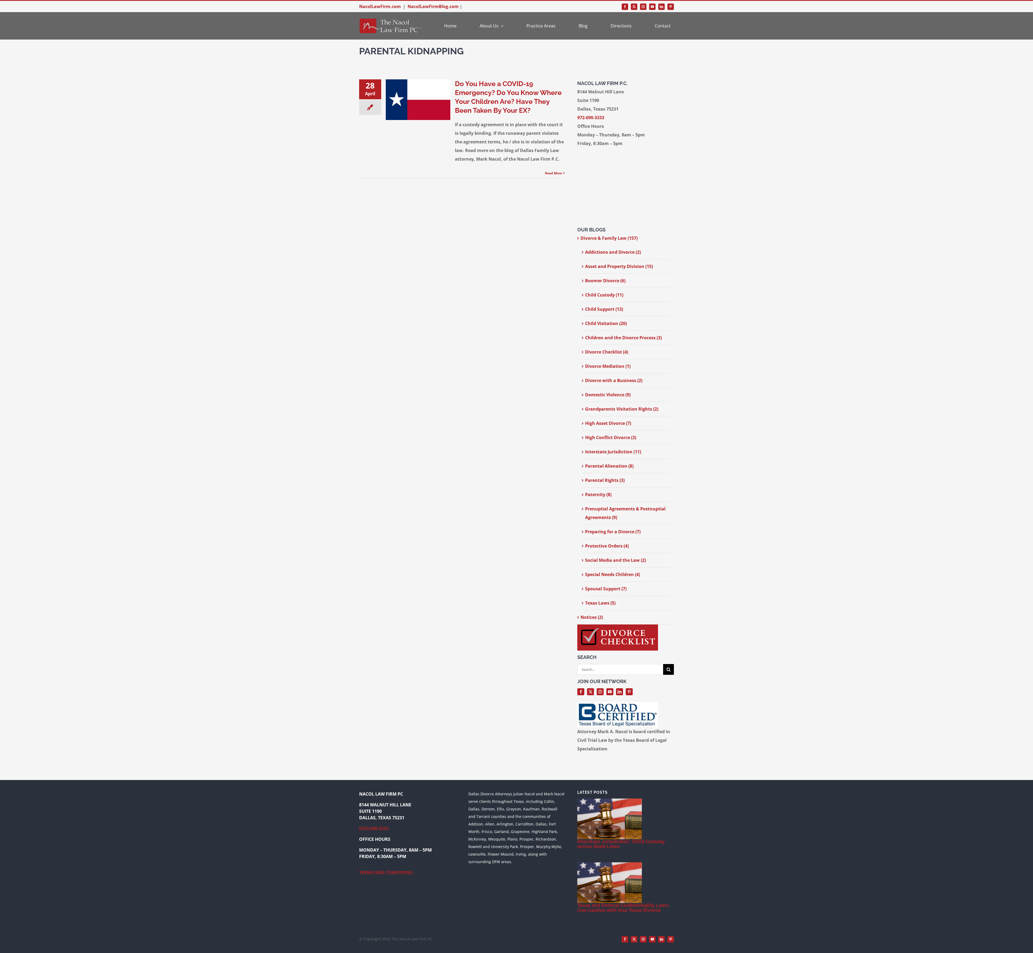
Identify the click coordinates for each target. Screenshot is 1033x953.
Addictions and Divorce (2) (613, 252)
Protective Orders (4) (607, 546)
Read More (553, 173)
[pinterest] (670, 6)
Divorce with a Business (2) (613, 380)
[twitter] (634, 6)
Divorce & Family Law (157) (609, 238)
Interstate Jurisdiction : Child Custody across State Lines (621, 844)
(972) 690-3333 (373, 828)
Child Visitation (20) (606, 323)
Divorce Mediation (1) (608, 366)
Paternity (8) (598, 494)
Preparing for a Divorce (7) (613, 532)
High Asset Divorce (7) (608, 423)
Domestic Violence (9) (608, 395)
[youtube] (652, 6)
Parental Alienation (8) (609, 466)
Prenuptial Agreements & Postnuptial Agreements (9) (625, 513)
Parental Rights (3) (605, 480)
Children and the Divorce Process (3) (623, 338)
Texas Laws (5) (600, 603)
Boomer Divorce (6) (605, 281)
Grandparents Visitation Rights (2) (621, 409)
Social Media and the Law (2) (615, 560)
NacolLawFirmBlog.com (433, 6)
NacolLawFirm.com (380, 6)
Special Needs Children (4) (612, 574)
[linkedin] (661, 6)
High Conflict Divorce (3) (610, 437)
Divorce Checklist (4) (606, 352)
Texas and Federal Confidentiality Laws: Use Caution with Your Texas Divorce (623, 907)
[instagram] (643, 6)
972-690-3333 (590, 118)
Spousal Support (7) (606, 589)
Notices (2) (592, 617)
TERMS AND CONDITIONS (386, 873)
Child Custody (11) (604, 295)
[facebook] (625, 6)
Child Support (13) (604, 309)
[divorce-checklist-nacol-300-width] (617, 627)
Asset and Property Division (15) (619, 266)
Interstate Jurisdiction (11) (613, 452)
